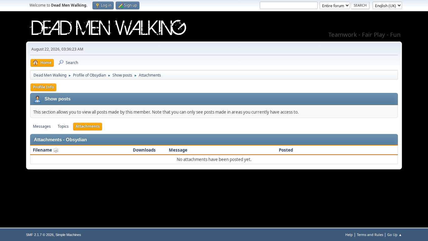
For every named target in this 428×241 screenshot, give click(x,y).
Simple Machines (68, 235)
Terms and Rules (370, 234)
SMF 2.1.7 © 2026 (40, 235)
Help (349, 234)
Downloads (144, 150)
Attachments (88, 126)
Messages (42, 126)
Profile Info (43, 87)
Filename (43, 150)
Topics (63, 126)
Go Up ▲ (394, 234)
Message (178, 150)
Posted (286, 150)
